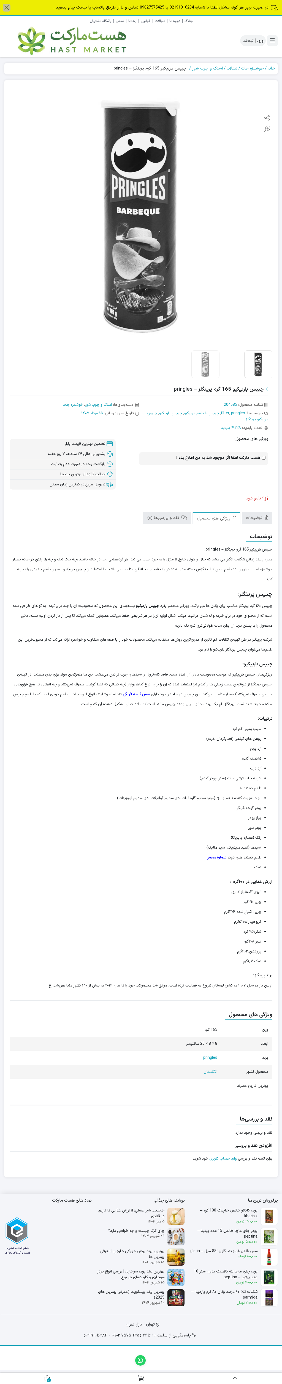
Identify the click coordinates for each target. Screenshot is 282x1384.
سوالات (160, 21)
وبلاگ (188, 21)
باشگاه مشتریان (100, 21)
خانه (271, 68)
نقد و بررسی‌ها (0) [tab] (163, 518)
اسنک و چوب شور (207, 68)
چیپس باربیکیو (170, 413)
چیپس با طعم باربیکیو (201, 413)
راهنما (132, 21)
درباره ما (174, 21)
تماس (120, 21)
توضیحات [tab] (255, 518)
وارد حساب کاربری (223, 1158)
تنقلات (232, 68)
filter (225, 413)
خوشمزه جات (252, 68)
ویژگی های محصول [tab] (214, 518)
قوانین (145, 21)
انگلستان (210, 1072)
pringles (238, 413)
